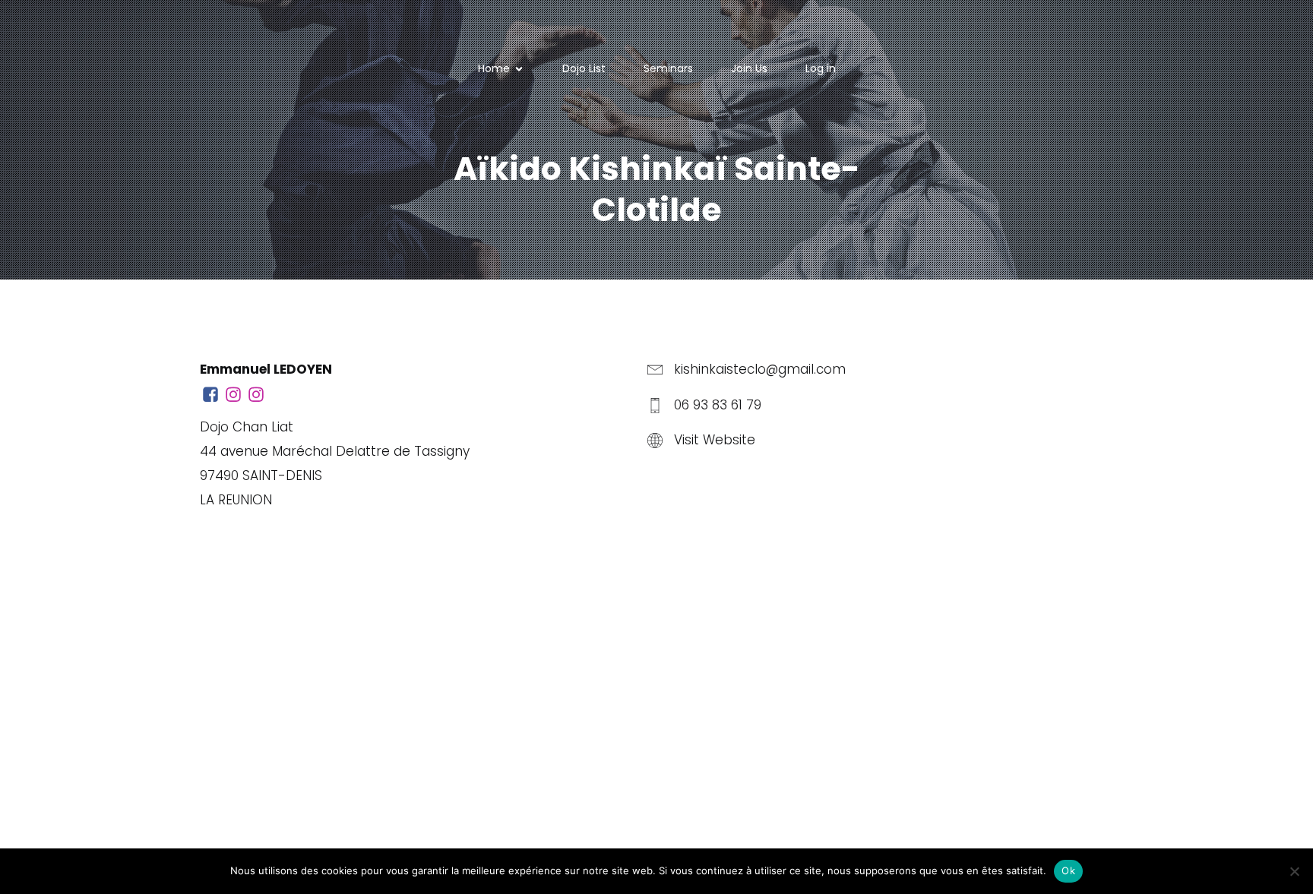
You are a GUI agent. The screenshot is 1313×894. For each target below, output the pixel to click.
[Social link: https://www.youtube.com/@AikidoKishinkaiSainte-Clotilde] (256, 395)
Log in (820, 68)
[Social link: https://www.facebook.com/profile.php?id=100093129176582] (211, 395)
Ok (1068, 870)
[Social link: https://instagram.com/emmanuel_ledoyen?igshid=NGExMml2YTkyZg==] (234, 395)
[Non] (1294, 871)
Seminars (668, 68)
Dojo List (584, 68)
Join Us (749, 68)
